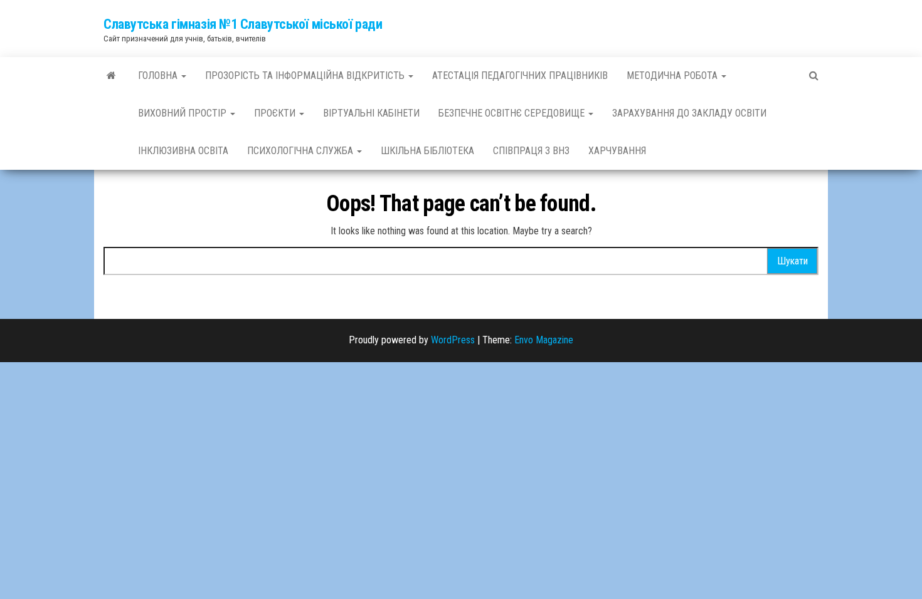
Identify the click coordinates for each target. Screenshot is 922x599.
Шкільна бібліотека (427, 151)
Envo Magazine (543, 340)
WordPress (453, 340)
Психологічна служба (301, 151)
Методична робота (673, 75)
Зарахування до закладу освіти (689, 113)
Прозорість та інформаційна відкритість (306, 75)
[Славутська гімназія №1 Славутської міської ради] (111, 76)
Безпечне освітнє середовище (512, 113)
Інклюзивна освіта (183, 151)
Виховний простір (183, 113)
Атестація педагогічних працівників (520, 75)
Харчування (617, 151)
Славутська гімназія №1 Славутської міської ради (242, 24)
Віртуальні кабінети (371, 113)
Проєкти (276, 113)
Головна (159, 75)
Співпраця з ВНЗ (531, 151)
